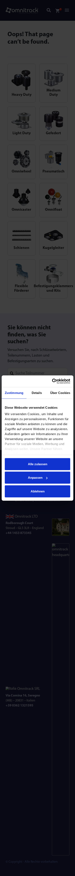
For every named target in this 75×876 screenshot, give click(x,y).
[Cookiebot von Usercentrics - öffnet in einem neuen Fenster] (53, 381)
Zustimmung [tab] (14, 392)
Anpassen (35, 477)
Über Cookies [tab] (60, 392)
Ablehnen (38, 491)
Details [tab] (37, 392)
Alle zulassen (37, 464)
